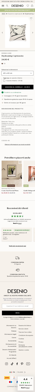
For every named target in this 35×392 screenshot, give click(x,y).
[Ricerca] (7, 5)
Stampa (13, 331)
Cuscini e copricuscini (15, 14)
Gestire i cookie (24, 350)
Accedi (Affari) (11, 358)
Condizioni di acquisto (26, 335)
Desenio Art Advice (25, 325)
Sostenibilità (12, 341)
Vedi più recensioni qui (17, 246)
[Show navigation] (3, 5)
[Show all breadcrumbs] (4, 14)
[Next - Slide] (32, 32)
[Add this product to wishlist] (31, 18)
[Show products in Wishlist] (28, 5)
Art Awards (12, 355)
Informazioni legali (10, 334)
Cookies (21, 339)
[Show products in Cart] (32, 5)
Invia (18, 313)
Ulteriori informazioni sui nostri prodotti (17, 144)
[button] (25, 383)
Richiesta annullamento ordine (25, 345)
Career (14, 337)
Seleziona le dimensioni (10, 69)
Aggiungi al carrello (17, 87)
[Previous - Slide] (2, 32)
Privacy (21, 342)
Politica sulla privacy (24, 317)
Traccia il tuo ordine (25, 332)
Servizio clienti (23, 329)
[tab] (9, 50)
